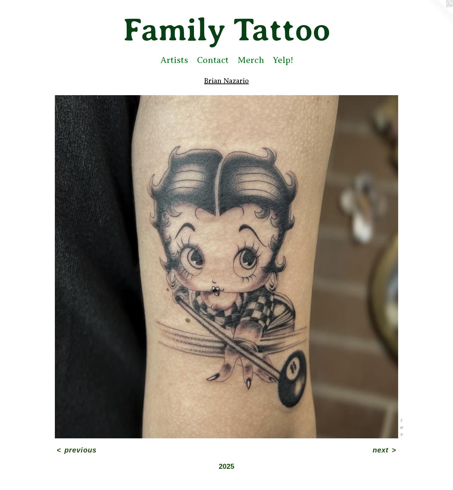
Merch (250, 60)
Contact (213, 60)
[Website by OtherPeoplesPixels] (439, 14)
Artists (174, 60)
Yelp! (283, 60)
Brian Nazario (226, 81)
